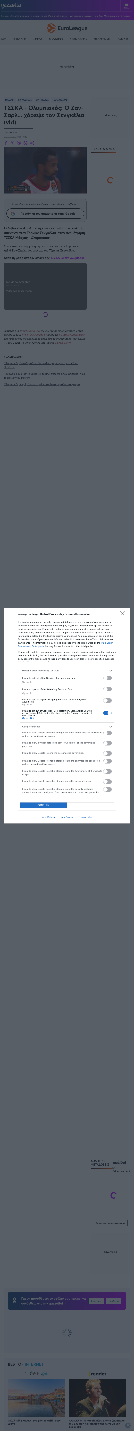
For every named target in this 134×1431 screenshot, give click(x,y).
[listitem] (67, 670)
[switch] (107, 678)
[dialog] (67, 715)
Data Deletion (49, 817)
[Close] (123, 614)
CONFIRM (43, 805)
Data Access (67, 817)
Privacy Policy (85, 817)
